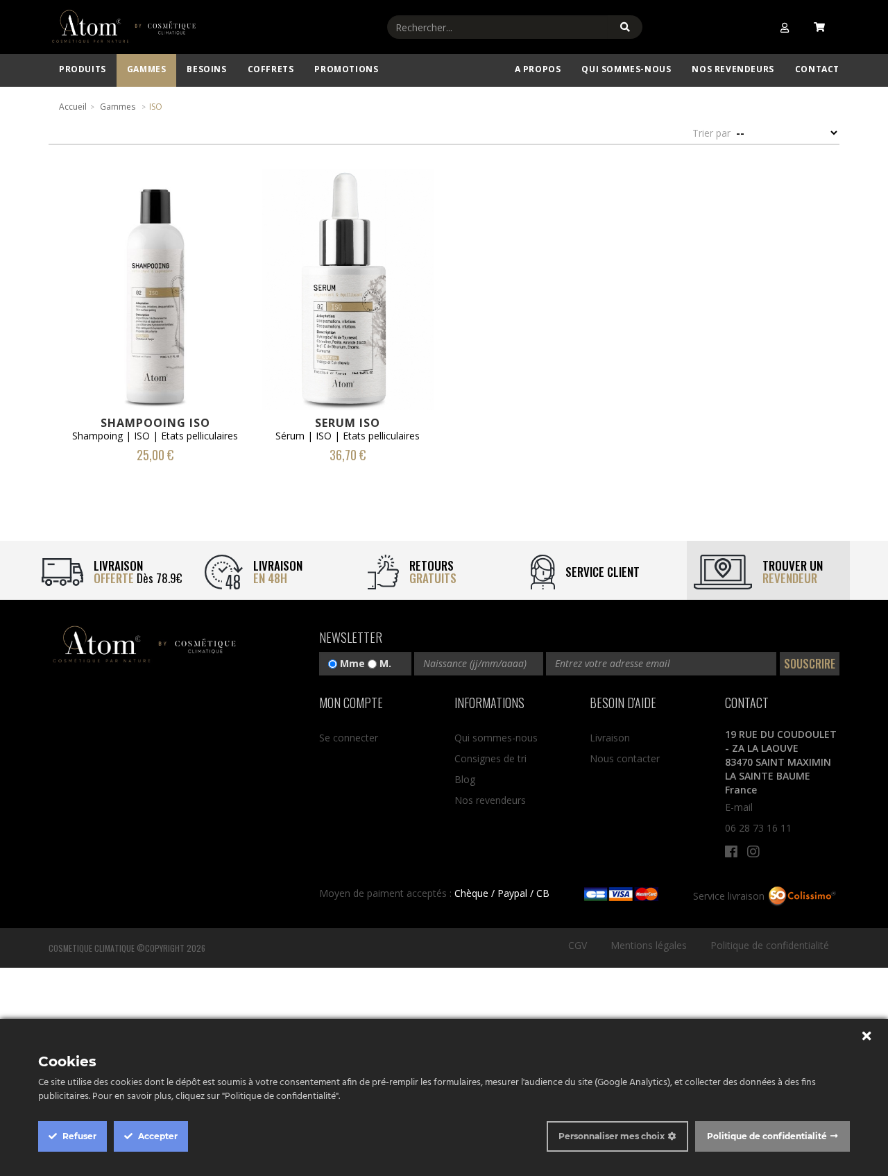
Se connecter (348, 737)
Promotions (346, 69)
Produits (82, 69)
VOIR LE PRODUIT (155, 312)
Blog (464, 779)
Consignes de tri (490, 758)
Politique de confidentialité (769, 945)
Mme (351, 663)
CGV (577, 945)
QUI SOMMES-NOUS (626, 69)
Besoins (206, 69)
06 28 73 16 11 (758, 827)
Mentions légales (648, 945)
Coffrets (271, 69)
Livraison (610, 737)
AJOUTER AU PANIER (155, 270)
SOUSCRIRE (809, 663)
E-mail (739, 807)
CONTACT (817, 69)
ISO (155, 106)
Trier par (711, 133)
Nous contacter (625, 758)
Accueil (73, 106)
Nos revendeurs (733, 69)
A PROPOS (538, 69)
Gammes (146, 69)
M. (384, 663)
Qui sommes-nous (496, 737)
